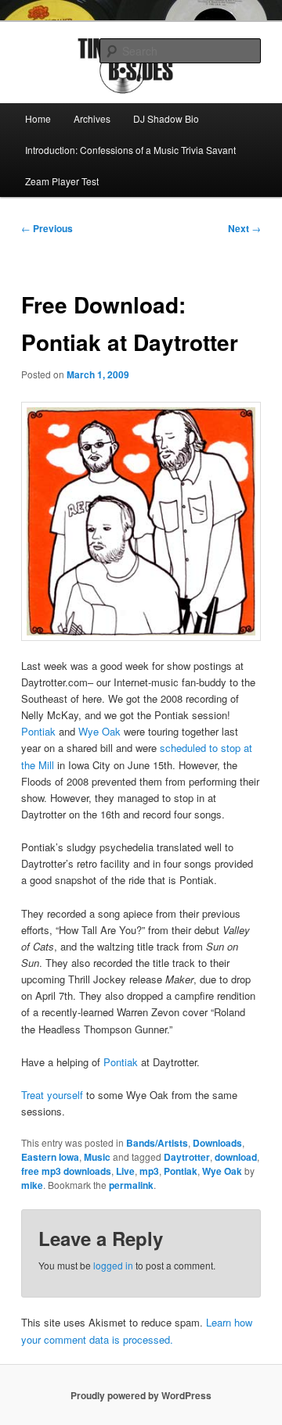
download (236, 1157)
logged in (113, 1265)
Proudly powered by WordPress (141, 1395)
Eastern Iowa (50, 1157)
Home (38, 118)
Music (97, 1157)
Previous (47, 228)
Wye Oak (99, 731)
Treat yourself (52, 1094)
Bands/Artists (157, 1143)
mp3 (149, 1171)
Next (244, 228)
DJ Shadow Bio (166, 118)
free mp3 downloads (66, 1171)
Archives (92, 118)
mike (32, 1185)
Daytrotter (187, 1157)
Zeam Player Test (62, 181)
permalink (131, 1185)
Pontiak (38, 731)
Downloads (217, 1143)
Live (125, 1171)
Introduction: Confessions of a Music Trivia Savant (130, 149)
